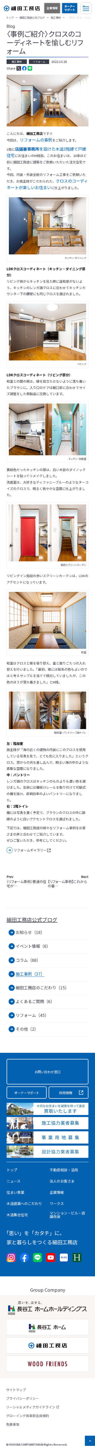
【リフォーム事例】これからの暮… (68, 881)
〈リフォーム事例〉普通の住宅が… (26, 881)
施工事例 (17, 61)
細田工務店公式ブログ (32, 919)
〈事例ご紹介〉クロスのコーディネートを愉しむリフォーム (45, 42)
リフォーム (39, 61)
